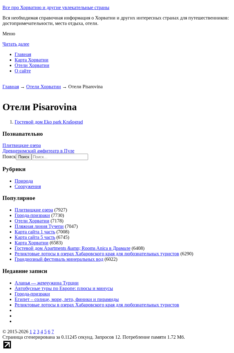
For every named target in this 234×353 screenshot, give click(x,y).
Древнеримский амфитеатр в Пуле (38, 150)
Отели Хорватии (32, 65)
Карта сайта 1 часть (35, 231)
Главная (23, 54)
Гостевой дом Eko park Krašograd (49, 121)
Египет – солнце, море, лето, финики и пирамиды (67, 299)
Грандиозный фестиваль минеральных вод (59, 259)
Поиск (9, 156)
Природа (24, 180)
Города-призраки (32, 215)
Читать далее (15, 44)
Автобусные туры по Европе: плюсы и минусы (64, 288)
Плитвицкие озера (21, 145)
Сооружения (28, 186)
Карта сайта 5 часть (35, 237)
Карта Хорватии (31, 59)
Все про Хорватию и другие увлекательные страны (55, 7)
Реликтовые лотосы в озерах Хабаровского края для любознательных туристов (97, 253)
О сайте (23, 70)
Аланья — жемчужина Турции (47, 282)
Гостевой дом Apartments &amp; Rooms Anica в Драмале (72, 248)
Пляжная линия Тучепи (39, 226)
